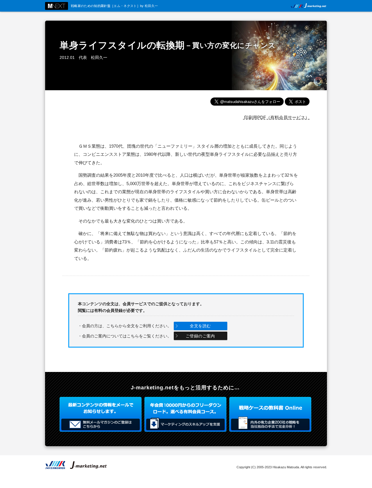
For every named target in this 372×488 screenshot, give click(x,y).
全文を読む (200, 325)
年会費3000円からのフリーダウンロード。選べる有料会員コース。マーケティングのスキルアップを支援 (185, 414)
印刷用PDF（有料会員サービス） (276, 117)
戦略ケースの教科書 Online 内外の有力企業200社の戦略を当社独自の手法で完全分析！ (270, 414)
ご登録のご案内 (200, 336)
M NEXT (56, 6)
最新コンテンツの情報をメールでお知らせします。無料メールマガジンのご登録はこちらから (101, 414)
